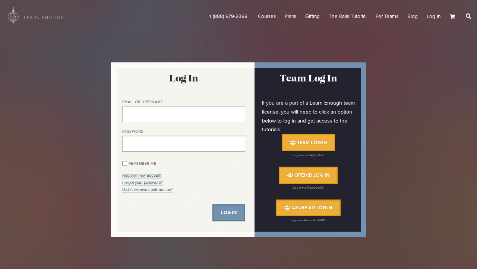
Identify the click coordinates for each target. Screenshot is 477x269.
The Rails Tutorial (348, 16)
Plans (290, 16)
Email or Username (142, 102)
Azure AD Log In (311, 207)
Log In (433, 16)
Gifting (312, 16)
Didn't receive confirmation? (147, 189)
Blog (412, 16)
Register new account (141, 175)
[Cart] (455, 17)
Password (133, 131)
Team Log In (311, 142)
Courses (267, 16)
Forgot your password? (142, 182)
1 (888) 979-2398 (229, 16)
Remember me (143, 163)
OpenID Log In (311, 175)
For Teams (387, 16)
